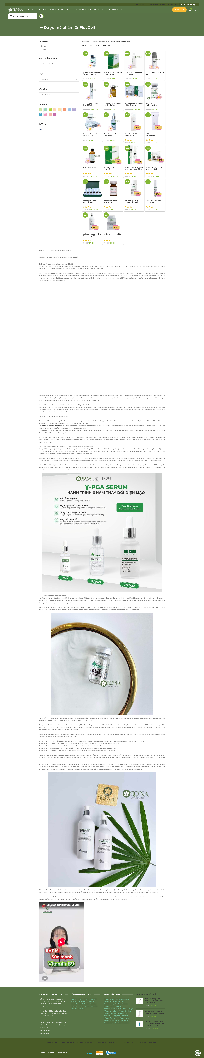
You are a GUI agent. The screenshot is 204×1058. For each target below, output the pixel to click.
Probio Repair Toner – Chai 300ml (91, 104)
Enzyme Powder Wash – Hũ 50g (155, 73)
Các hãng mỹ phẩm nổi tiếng (100, 41)
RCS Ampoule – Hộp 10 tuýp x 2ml (112, 168)
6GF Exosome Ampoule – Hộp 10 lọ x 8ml (134, 104)
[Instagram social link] (187, 4)
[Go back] (41, 27)
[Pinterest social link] (194, 4)
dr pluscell (94, 275)
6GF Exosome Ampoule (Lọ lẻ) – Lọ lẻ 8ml (92, 73)
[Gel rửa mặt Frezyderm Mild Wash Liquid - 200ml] (139, 1013)
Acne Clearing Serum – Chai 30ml (113, 135)
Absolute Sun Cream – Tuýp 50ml (154, 202)
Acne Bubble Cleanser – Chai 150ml (133, 135)
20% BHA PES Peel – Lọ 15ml (91, 168)
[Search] (41, 16)
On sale (43, 46)
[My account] (195, 10)
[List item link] (53, 1030)
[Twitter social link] (184, 4)
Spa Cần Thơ (152, 890)
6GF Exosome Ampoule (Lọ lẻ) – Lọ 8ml (154, 104)
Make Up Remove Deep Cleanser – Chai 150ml (134, 168)
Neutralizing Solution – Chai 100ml (133, 73)
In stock (43, 49)
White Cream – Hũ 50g (112, 234)
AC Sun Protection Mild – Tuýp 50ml (154, 135)
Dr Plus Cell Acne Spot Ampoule (50, 425)
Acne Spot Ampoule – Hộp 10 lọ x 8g (91, 202)
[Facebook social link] (182, 4)
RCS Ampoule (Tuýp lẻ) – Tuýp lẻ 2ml (113, 73)
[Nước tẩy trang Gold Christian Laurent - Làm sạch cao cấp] (139, 1002)
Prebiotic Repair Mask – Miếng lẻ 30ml (92, 135)
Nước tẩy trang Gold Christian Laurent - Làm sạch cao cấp (154, 1001)
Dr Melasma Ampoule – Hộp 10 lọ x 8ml (155, 168)
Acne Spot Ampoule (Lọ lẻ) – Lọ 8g (113, 202)
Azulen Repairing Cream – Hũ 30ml (131, 202)
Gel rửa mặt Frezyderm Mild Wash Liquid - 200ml (154, 1012)
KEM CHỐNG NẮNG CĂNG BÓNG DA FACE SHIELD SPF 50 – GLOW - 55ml (154, 1024)
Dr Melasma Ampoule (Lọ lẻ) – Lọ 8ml (112, 104)
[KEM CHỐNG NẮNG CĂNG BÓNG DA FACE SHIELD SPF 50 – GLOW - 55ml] (139, 1025)
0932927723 (179, 9)
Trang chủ (85, 41)
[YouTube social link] (191, 4)
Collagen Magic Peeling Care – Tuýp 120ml (92, 235)
